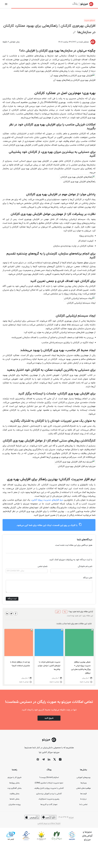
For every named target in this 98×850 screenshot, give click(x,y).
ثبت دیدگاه (12, 598)
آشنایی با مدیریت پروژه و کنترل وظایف (49, 788)
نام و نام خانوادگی (85, 566)
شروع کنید (49, 718)
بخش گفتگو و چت (14, 788)
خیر (58, 611)
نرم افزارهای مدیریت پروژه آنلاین (48, 500)
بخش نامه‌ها (14, 799)
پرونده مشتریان (15, 804)
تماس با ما (83, 804)
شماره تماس (42, 566)
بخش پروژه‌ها (14, 783)
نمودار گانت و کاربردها (48, 804)
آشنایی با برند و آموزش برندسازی (49, 793)
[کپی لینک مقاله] (74, 32)
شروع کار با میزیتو (14, 777)
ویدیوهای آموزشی (83, 777)
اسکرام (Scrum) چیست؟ (49, 777)
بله (65, 611)
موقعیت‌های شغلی (83, 788)
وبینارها (83, 783)
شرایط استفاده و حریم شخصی (49, 823)
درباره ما (83, 799)
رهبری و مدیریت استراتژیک (49, 799)
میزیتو (71, 817)
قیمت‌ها (83, 793)
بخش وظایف (14, 793)
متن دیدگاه (87, 577)
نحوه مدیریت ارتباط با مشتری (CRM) (49, 783)
